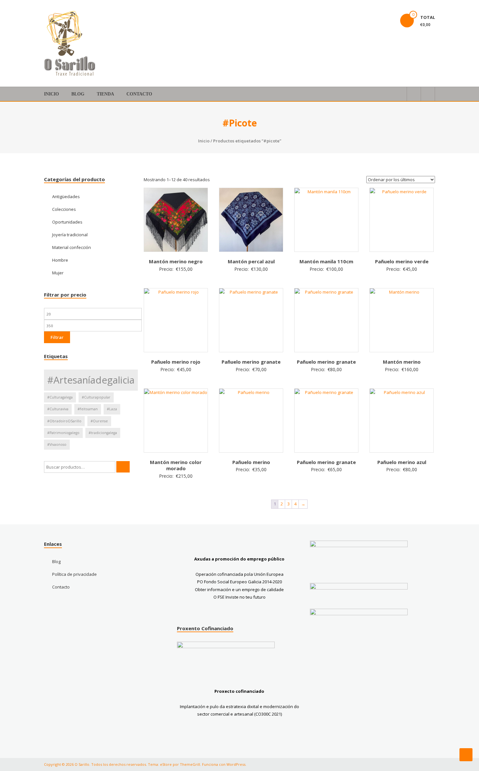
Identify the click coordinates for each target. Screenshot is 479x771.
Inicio (51, 94)
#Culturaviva (57, 409)
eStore (166, 764)
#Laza (112, 409)
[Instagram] (382, 13)
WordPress (235, 764)
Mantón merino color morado (176, 465)
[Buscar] (123, 467)
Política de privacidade (74, 574)
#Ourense (99, 421)
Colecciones (64, 209)
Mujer (58, 273)
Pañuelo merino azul (401, 462)
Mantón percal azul (251, 261)
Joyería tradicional (70, 235)
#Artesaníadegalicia (91, 379)
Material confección (71, 247)
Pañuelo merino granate (251, 361)
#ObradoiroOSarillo (64, 421)
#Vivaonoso (56, 444)
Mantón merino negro (176, 261)
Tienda (105, 94)
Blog (77, 94)
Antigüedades (66, 196)
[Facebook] (367, 13)
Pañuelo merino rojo (175, 361)
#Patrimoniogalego (63, 432)
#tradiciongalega (103, 432)
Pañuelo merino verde (401, 261)
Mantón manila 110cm (326, 261)
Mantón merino (402, 361)
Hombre (60, 260)
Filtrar (57, 337)
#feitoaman (88, 409)
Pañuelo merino (251, 462)
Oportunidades (67, 222)
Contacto (139, 94)
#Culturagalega (60, 397)
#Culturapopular (96, 397)
